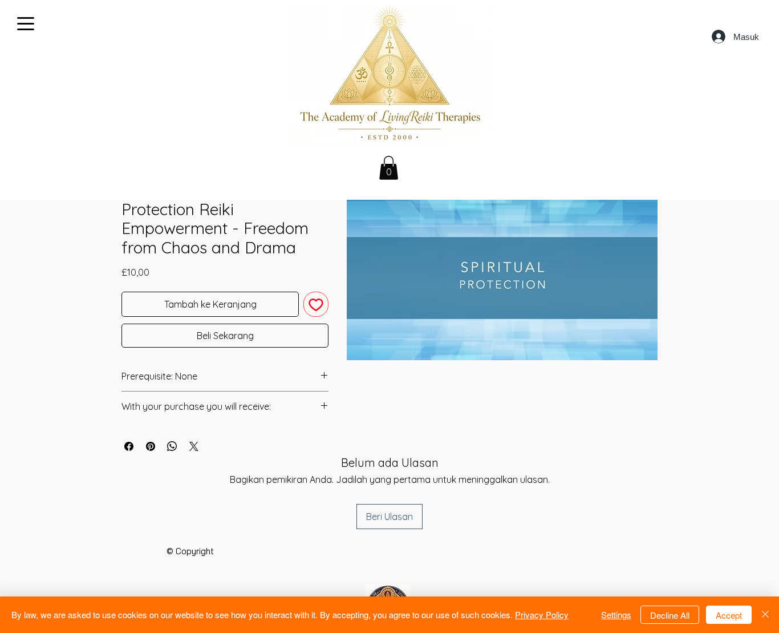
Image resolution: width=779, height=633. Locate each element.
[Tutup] (765, 615)
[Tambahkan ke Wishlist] (315, 304)
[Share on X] (194, 446)
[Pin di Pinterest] (150, 446)
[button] (389, 168)
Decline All (669, 615)
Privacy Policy (542, 614)
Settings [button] (616, 614)
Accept (729, 615)
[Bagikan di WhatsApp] (172, 446)
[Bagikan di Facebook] (129, 446)
